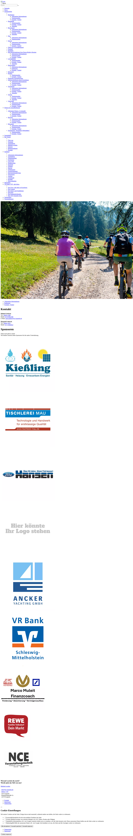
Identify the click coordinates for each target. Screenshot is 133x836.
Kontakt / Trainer (16, 19)
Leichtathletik (12, 59)
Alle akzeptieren (5, 826)
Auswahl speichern (16, 826)
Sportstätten (7, 135)
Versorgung (11, 174)
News (6, 10)
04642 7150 (4, 791)
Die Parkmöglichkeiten (14, 194)
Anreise (10, 176)
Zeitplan (10, 166)
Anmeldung (11, 156)
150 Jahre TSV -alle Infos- (12, 184)
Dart (9, 36)
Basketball (11, 21)
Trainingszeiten (16, 18)
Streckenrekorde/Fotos (14, 173)
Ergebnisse (11, 160)
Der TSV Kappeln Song (15, 195)
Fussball (10, 49)
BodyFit (10, 117)
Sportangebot (8, 11)
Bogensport (11, 28)
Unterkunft (11, 178)
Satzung (10, 147)
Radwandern (11, 65)
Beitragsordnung (12, 148)
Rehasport (11, 72)
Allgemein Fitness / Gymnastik (17, 111)
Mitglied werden (12, 145)
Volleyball (11, 101)
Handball (10, 50)
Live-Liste (11, 161)
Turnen (10, 94)
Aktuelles (14, 26)
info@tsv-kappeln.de (7, 789)
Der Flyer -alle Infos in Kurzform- (17, 187)
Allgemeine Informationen (19, 16)
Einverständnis (12, 181)
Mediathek (7, 182)
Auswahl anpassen (27, 826)
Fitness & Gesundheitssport (16, 47)
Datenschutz (7, 803)
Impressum (7, 802)
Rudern (10, 73)
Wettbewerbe (11, 163)
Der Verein (7, 137)
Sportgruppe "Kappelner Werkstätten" (19, 130)
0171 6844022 (9, 325)
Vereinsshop (7, 197)
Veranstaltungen (8, 199)
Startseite (7, 8)
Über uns (10, 140)
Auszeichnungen (13, 171)
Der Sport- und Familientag (16, 191)
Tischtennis (11, 86)
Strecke (10, 168)
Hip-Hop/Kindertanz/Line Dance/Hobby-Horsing (22, 52)
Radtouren (15, 68)
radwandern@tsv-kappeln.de (13, 318)
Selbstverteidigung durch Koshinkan (18, 80)
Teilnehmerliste (12, 158)
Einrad (10, 41)
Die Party (10, 192)
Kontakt (10, 150)
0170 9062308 (9, 317)
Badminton (11, 15)
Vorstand (10, 142)
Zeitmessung (11, 169)
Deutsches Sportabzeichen (15, 78)
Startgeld (10, 165)
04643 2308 (7, 315)
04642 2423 (7, 323)
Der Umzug (11, 189)
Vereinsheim (11, 143)
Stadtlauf (6, 151)
